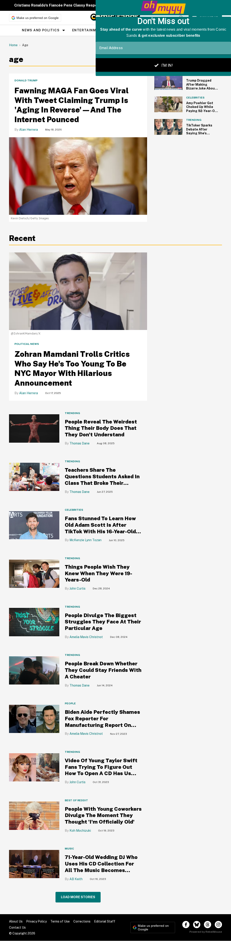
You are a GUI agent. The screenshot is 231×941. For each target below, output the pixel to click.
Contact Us (17, 927)
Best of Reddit (76, 800)
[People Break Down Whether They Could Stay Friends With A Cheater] (34, 670)
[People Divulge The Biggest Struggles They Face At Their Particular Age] (34, 622)
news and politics (41, 30)
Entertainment (87, 30)
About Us (16, 921)
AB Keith (76, 879)
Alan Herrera (28, 129)
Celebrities (74, 509)
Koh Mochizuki (80, 830)
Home (13, 45)
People (70, 703)
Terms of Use (60, 921)
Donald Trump (25, 80)
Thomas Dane (79, 443)
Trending (72, 413)
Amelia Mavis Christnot (86, 637)
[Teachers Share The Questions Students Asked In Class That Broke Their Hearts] (34, 476)
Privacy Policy (36, 921)
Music (69, 848)
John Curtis (77, 588)
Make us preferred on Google (37, 18)
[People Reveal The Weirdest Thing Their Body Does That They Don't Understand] (34, 428)
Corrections (81, 921)
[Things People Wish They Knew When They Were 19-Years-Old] (34, 573)
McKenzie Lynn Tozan (85, 540)
